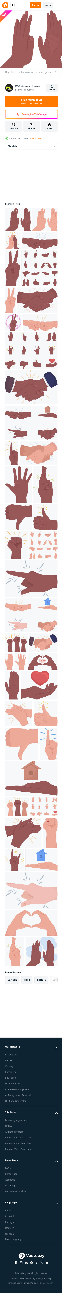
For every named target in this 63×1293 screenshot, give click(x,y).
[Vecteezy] (5, 5)
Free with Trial (31, 101)
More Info (12, 143)
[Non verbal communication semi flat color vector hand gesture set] (18, 1089)
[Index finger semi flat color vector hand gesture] (31, 747)
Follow (52, 89)
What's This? (35, 138)
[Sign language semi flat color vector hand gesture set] (19, 714)
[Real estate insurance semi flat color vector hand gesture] (31, 1040)
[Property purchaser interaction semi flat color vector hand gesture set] (31, 784)
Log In (48, 5)
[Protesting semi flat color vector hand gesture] (17, 1068)
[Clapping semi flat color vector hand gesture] (23, 1115)
